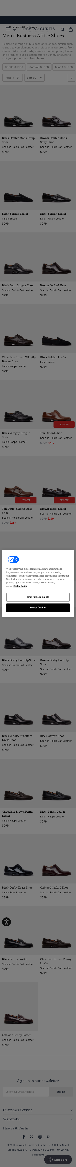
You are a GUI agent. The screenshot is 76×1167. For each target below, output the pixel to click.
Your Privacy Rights (38, 597)
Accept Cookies (38, 607)
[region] (38, 583)
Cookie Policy (20, 586)
